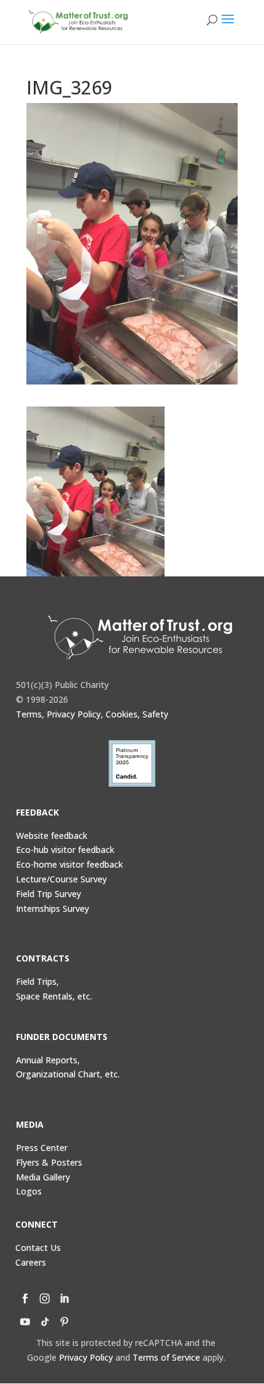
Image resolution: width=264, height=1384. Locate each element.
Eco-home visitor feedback (69, 864)
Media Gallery (43, 1177)
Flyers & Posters (49, 1162)
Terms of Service (166, 1357)
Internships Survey (52, 908)
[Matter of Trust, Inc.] (140, 637)
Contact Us (38, 1247)
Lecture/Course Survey (61, 879)
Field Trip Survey (48, 894)
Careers (30, 1262)
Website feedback (51, 835)
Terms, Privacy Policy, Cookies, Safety (92, 714)
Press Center (42, 1147)
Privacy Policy (86, 1357)
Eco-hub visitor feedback (65, 849)
